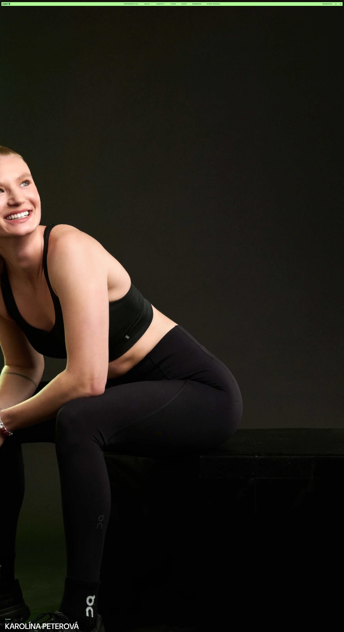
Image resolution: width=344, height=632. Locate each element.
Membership (196, 4)
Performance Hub (131, 4)
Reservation (327, 4)
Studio (173, 4)
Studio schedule (213, 4)
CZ (341, 4)
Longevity (160, 4)
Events (184, 4)
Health (147, 4)
